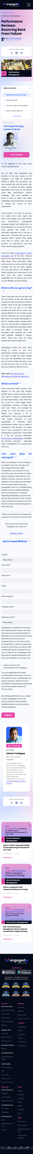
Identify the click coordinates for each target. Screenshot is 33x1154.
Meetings (4, 1025)
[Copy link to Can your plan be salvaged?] (15, 457)
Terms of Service (23, 1125)
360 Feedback (5, 1018)
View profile (16, 745)
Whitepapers (5, 1112)
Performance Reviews (7, 1010)
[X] (3, 1147)
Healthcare (21, 1011)
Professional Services (24, 1018)
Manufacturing (22, 1015)
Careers (20, 1102)
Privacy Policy (22, 1121)
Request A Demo (16, 533)
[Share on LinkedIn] (21, 53)
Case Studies (5, 1108)
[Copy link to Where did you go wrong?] (3, 291)
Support (20, 1106)
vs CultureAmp (22, 1027)
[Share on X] (11, 53)
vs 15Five (20, 1030)
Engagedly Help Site (7, 1101)
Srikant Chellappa (15, 38)
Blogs (3, 1120)
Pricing (20, 1113)
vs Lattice (20, 1038)
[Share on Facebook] (17, 53)
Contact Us (21, 1109)
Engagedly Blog (7, 12)
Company (20, 1091)
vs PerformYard (22, 1042)
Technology (21, 1007)
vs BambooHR (22, 1045)
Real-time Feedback (7, 1021)
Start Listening (16, 155)
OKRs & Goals (5, 1014)
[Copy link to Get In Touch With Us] (29, 541)
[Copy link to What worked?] (20, 383)
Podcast (3, 1130)
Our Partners (21, 1098)
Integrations (4, 1093)
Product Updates (6, 1097)
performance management (12, 438)
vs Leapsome (21, 1034)
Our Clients (21, 1094)
